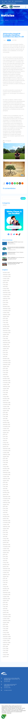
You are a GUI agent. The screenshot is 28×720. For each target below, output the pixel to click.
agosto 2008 (6, 644)
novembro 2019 (6, 382)
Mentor (6, 1)
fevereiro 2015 (6, 492)
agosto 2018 (6, 410)
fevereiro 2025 (6, 290)
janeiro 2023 (6, 328)
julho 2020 (5, 368)
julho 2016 (5, 458)
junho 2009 (5, 626)
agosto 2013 (6, 528)
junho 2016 (5, 460)
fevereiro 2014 (6, 516)
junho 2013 (5, 532)
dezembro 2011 (6, 568)
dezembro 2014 (6, 496)
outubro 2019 (6, 384)
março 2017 (5, 442)
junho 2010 (5, 604)
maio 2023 (5, 322)
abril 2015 (5, 488)
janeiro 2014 (5, 518)
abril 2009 (5, 630)
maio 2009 (5, 628)
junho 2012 (5, 556)
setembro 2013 (6, 526)
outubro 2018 (6, 406)
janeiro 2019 (5, 400)
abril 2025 (5, 286)
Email (9, 1)
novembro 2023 (6, 310)
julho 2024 (5, 300)
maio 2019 (5, 392)
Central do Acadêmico (19, 1)
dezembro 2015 (6, 472)
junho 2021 (5, 352)
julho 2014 (5, 506)
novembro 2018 (6, 404)
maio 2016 (5, 462)
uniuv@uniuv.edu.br (8, 690)
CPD (12, 1)
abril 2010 (5, 608)
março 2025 (6, 288)
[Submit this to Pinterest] (12, 183)
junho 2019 (5, 390)
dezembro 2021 (6, 342)
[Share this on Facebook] (7, 183)
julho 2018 (5, 412)
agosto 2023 (6, 316)
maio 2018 (5, 416)
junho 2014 (5, 508)
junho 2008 (5, 648)
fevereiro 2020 (6, 378)
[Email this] (20, 183)
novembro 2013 (6, 522)
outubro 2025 (6, 278)
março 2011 (5, 586)
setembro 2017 (6, 430)
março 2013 (5, 538)
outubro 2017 (6, 428)
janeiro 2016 (5, 470)
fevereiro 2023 (6, 326)
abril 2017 (5, 440)
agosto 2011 (5, 576)
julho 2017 (5, 434)
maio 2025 (5, 284)
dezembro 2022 (6, 330)
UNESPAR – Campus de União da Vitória (9, 3)
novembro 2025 (6, 276)
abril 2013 (5, 536)
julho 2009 (5, 624)
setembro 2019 (6, 386)
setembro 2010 (6, 598)
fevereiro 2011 (6, 588)
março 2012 (5, 562)
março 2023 (6, 324)
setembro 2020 (6, 364)
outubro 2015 (6, 476)
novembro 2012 (6, 546)
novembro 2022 (6, 332)
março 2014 (5, 514)
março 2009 (6, 632)
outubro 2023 (6, 312)
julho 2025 (5, 282)
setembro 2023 (6, 314)
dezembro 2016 (6, 448)
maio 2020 (5, 372)
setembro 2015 (6, 478)
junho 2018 (5, 414)
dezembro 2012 (6, 544)
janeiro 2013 (5, 542)
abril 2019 (5, 394)
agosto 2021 (6, 348)
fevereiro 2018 (6, 422)
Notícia (4, 205)
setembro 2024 (6, 298)
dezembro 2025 (6, 274)
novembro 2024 (6, 294)
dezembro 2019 (6, 380)
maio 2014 (5, 510)
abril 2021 (5, 356)
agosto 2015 (6, 480)
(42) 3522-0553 (7, 687)
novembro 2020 (6, 362)
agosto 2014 (6, 504)
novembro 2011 (6, 570)
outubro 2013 (6, 524)
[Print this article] (17, 183)
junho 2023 (5, 320)
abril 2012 (5, 560)
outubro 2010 (6, 596)
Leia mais (9, 713)
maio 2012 (5, 558)
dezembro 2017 (6, 424)
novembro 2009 (7, 616)
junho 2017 (5, 436)
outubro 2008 (6, 640)
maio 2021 (5, 354)
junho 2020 (5, 370)
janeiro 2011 (5, 590)
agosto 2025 (6, 280)
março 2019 (5, 396)
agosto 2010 (6, 600)
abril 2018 (5, 418)
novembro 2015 (6, 474)
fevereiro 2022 (6, 340)
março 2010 (5, 610)
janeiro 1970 (5, 656)
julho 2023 (5, 318)
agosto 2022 (6, 334)
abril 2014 (5, 512)
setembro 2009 (6, 620)
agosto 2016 (6, 456)
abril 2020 (5, 374)
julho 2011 (5, 578)
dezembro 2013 (6, 520)
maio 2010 (5, 606)
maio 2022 (5, 338)
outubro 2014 (6, 500)
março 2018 (5, 420)
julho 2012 (5, 554)
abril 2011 (5, 584)
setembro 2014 (6, 502)
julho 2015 (5, 482)
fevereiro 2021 (6, 358)
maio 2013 (5, 534)
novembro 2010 (6, 594)
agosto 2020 (6, 366)
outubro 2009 (6, 618)
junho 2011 (5, 580)
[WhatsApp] (15, 183)
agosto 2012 (6, 552)
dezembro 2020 (6, 360)
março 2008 (6, 654)
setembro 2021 (6, 346)
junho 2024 (5, 302)
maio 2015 (5, 486)
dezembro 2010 (6, 592)
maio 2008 (5, 650)
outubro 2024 (6, 296)
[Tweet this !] (10, 183)
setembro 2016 (6, 454)
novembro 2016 (6, 450)
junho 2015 (5, 484)
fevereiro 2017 (6, 444)
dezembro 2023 (6, 308)
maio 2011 (5, 582)
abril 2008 (5, 652)
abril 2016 (5, 464)
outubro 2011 (6, 572)
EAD (2, 1)
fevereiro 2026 (6, 272)
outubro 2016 (6, 452)
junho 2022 (5, 336)
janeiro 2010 (5, 612)
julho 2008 (5, 646)
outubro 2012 (6, 548)
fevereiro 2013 (6, 540)
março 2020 (6, 376)
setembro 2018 (6, 408)
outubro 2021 (6, 344)
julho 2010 (5, 602)
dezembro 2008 (6, 636)
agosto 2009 (6, 622)
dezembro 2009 (6, 614)
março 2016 (5, 466)
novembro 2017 (6, 426)
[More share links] (22, 183)
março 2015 (5, 490)
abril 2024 (5, 304)
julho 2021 (5, 350)
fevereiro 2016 (6, 468)
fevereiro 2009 (6, 634)
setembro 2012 (6, 550)
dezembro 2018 (6, 402)
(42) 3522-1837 (7, 681)
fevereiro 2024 (6, 306)
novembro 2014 (6, 498)
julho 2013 (5, 530)
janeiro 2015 (5, 494)
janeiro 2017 (5, 446)
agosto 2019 (6, 388)
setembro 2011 (6, 574)
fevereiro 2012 (6, 564)
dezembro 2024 (6, 292)
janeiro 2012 (5, 566)
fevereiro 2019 (6, 398)
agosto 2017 (6, 432)
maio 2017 (5, 438)
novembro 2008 (7, 638)
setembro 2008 (6, 642)
